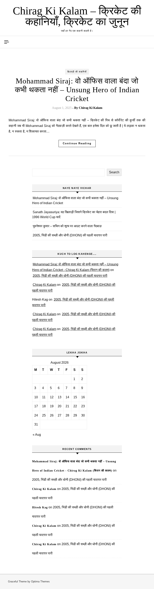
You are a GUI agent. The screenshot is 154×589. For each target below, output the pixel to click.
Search (114, 172)
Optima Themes (40, 581)
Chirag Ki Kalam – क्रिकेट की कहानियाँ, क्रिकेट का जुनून (77, 16)
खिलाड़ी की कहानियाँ (77, 71)
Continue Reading (77, 143)
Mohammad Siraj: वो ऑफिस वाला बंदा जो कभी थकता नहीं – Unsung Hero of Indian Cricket (77, 90)
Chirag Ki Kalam (90, 107)
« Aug (37, 434)
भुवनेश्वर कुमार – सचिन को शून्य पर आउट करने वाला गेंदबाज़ (67, 226)
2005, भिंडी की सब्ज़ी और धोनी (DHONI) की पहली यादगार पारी (70, 235)
